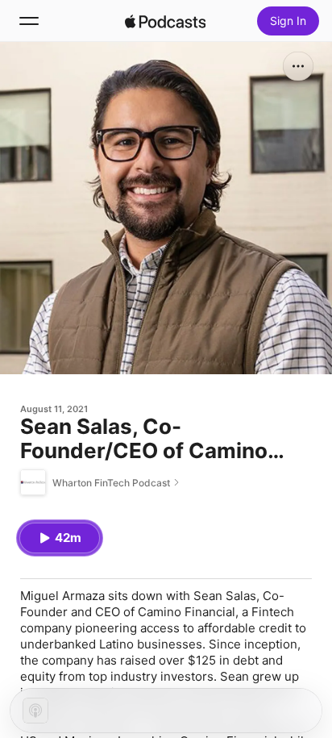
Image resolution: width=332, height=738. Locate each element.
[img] (165, 21)
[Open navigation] (29, 21)
